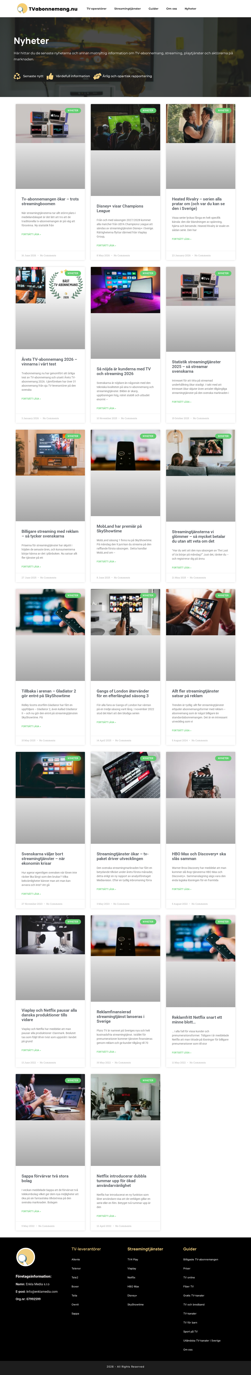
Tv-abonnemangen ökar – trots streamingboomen (50, 201)
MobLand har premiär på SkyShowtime (119, 528)
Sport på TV (190, 1331)
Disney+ (132, 1295)
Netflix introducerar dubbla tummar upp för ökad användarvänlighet (121, 1181)
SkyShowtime (135, 1304)
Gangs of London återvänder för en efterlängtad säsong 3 (123, 693)
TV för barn (190, 1322)
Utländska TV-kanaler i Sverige (202, 1340)
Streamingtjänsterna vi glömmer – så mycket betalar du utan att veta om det (198, 536)
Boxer (75, 1286)
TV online (189, 1277)
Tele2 (75, 1277)
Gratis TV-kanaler (193, 1295)
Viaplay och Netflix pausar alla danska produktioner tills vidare (49, 1015)
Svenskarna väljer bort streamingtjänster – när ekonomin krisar (43, 859)
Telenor (76, 1268)
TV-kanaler (189, 1313)
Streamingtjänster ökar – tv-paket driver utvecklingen (123, 856)
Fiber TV (188, 1286)
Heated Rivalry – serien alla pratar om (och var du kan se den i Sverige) (198, 204)
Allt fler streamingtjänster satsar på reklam (195, 693)
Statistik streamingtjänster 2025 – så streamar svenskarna (196, 367)
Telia (74, 1295)
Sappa (75, 1313)
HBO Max (133, 1286)
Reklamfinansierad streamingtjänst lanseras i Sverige (120, 1017)
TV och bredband (194, 1304)
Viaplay (131, 1268)
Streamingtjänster (127, 8)
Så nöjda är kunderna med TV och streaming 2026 (124, 371)
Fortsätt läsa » (31, 234)
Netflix (131, 1277)
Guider (153, 8)
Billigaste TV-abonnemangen (200, 1259)
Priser (186, 1268)
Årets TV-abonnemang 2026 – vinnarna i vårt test (49, 361)
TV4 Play (132, 1259)
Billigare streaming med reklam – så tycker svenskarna (50, 533)
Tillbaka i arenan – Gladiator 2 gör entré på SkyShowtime (49, 693)
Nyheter (190, 8)
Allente (76, 1259)
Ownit (75, 1304)
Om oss (171, 8)
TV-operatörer (96, 8)
